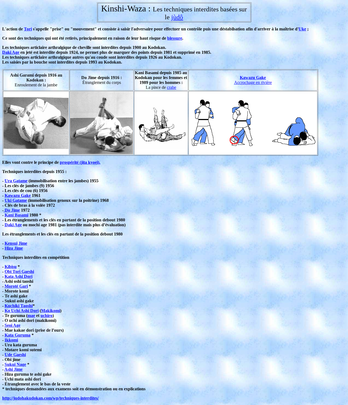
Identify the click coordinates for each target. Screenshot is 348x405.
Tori (28, 29)
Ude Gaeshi (15, 354)
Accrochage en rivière (253, 82)
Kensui (11, 243)
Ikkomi (11, 340)
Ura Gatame (16, 180)
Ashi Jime (13, 369)
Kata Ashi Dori (18, 276)
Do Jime (12, 210)
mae (31, 315)
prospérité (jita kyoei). (80, 162)
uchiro (46, 315)
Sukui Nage (15, 364)
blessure (174, 38)
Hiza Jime (14, 248)
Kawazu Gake (253, 77)
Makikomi (50, 310)
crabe (171, 87)
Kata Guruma (17, 335)
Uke (302, 29)
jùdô (177, 17)
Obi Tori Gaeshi (19, 271)
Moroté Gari (16, 286)
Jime (22, 243)
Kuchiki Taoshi (19, 305)
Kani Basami (16, 215)
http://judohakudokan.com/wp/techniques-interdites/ (50, 398)
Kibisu (11, 266)
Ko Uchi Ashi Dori (22, 310)
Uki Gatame (16, 200)
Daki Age (10, 52)
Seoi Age (12, 325)
